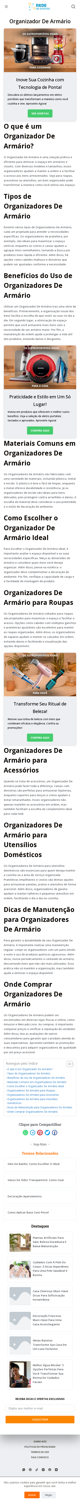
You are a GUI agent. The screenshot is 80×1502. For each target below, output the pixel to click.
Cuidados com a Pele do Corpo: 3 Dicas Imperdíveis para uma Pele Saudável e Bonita (51, 1268)
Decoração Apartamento (25, 1196)
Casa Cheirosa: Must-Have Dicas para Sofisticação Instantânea (50, 1295)
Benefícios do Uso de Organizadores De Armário (36, 1077)
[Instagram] (43, 1469)
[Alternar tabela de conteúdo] (68, 1064)
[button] (25, 1132)
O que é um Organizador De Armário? (30, 1069)
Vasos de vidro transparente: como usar (36, 1180)
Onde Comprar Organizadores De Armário (32, 1111)
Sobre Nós (40, 1441)
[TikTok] (36, 1469)
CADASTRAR (40, 1419)
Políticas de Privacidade (39, 1446)
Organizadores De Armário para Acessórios (33, 1095)
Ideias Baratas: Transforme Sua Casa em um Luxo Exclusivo (50, 1344)
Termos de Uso (40, 1452)
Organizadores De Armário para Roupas (31, 1090)
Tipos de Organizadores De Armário (28, 1073)
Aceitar (32, 1495)
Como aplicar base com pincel (28, 1212)
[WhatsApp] (23, 1469)
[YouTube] (56, 1469)
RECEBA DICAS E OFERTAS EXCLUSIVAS (40, 1399)
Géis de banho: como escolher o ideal (34, 1164)
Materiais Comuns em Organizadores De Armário (36, 1082)
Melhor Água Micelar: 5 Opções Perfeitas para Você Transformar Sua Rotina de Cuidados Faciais (48, 1373)
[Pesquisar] (73, 6)
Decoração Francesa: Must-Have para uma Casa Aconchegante (47, 1320)
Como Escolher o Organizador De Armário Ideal (35, 1086)
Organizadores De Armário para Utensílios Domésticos (32, 1101)
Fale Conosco (40, 1457)
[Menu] (6, 6)
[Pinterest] (30, 1469)
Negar (48, 1495)
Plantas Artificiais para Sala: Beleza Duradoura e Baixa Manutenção (49, 1242)
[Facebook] (49, 1469)
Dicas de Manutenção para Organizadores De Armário (39, 1107)
